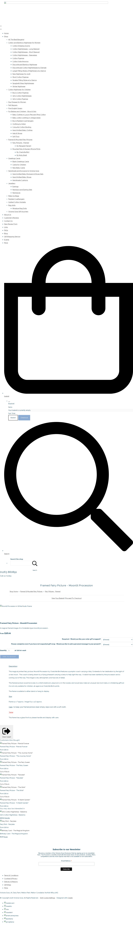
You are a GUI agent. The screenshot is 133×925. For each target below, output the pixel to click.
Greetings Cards (14, 158)
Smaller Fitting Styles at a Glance (24, 80)
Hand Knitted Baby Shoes (21, 177)
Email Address (66, 861)
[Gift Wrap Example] (34, 612)
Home (6, 33)
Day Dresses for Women (17, 102)
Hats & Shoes (17, 133)
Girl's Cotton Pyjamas (20, 99)
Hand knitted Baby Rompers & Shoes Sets (27, 174)
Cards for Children (19, 165)
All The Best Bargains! (16, 40)
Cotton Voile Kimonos (20, 61)
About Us (7, 215)
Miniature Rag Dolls (19, 208)
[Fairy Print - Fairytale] (8, 821)
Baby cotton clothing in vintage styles (26, 118)
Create (70, 898)
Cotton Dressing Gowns (21, 46)
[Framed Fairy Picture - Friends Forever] (14, 743)
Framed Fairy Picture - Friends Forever (13, 747)
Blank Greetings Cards (20, 162)
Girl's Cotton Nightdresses (21, 96)
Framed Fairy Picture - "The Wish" (12, 790)
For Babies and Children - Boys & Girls (22, 111)
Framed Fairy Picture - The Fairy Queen (14, 765)
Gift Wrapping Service (12, 237)
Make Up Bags (13, 196)
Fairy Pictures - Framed (20, 143)
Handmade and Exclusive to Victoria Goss (23, 171)
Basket (13, 418)
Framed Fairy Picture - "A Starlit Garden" (14, 803)
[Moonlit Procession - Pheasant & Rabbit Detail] (18, 612)
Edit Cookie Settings (47, 898)
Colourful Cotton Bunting (21, 127)
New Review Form (10, 224)
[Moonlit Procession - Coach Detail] (11, 612)
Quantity (3, 650)
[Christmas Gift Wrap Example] (41, 612)
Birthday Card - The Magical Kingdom (14, 834)
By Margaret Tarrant (24, 146)
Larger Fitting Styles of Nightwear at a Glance (29, 71)
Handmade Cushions (20, 180)
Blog (6, 233)
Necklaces (16, 193)
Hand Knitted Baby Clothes (22, 130)
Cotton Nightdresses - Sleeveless (24, 55)
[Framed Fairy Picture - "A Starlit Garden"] (15, 800)
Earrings (15, 187)
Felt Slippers (12, 105)
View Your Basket (58, 598)
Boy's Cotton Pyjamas (20, 93)
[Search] (34, 563)
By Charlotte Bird (23, 152)
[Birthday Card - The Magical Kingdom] (14, 830)
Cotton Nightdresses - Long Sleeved (25, 49)
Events (6, 240)
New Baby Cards (18, 168)
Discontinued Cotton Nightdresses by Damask (29, 68)
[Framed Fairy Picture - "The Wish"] (12, 787)
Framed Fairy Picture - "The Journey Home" (15, 756)
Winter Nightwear (18, 86)
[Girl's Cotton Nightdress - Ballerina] (13, 812)
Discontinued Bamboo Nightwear (24, 65)
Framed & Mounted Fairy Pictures (20, 140)
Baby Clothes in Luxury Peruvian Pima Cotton (29, 115)
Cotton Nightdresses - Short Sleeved (25, 52)
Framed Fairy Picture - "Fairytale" (11, 778)
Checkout (24, 418)
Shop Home (14, 591)
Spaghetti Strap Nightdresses (23, 83)
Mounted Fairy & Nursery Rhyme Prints (26, 149)
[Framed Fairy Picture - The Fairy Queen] (15, 762)
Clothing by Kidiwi (19, 124)
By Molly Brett (22, 155)
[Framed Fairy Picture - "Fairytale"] (12, 775)
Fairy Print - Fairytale (7, 824)
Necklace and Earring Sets (22, 190)
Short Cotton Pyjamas (20, 77)
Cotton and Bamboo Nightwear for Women (24, 43)
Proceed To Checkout (73, 598)
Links (6, 227)
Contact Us (8, 221)
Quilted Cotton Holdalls (17, 202)
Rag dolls (11, 205)
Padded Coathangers (16, 199)
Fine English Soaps (15, 108)
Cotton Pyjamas (18, 58)
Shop (6, 36)
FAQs (6, 230)
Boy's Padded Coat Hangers (22, 121)
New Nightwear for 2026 (21, 74)
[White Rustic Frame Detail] (26, 612)
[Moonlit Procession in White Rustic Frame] (3, 612)
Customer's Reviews (11, 218)
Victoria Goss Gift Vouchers (18, 212)
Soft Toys (15, 136)
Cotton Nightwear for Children (19, 90)
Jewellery (11, 183)
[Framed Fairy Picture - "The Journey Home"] (16, 753)
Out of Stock (4, 772)
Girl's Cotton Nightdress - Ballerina (12, 815)
